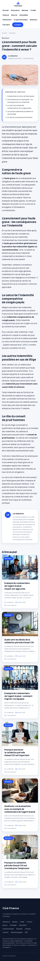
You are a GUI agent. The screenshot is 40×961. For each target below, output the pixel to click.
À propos (6, 24)
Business (33, 20)
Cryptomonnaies (21, 20)
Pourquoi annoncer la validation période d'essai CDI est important (16, 752)
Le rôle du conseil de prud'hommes (19, 117)
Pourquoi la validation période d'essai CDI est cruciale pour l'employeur (16, 865)
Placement (7, 20)
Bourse (14, 15)
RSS (26, 932)
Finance (6, 15)
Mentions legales (16, 932)
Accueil (6, 10)
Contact (17, 25)
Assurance (15, 10)
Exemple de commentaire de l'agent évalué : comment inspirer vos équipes (18, 696)
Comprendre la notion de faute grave (20, 96)
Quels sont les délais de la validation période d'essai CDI (19, 641)
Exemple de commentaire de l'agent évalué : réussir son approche (17, 586)
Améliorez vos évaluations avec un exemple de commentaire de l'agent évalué (19, 809)
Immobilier (24, 15)
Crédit (33, 10)
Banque (25, 10)
